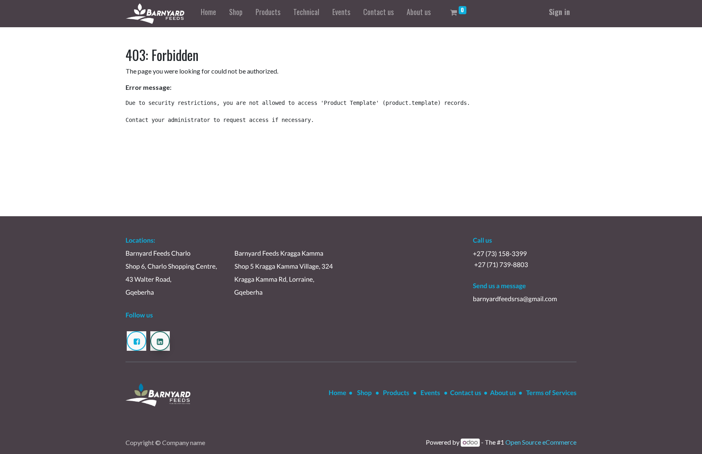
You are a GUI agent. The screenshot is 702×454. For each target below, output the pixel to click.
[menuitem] (208, 13)
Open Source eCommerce (540, 442)
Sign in (559, 12)
